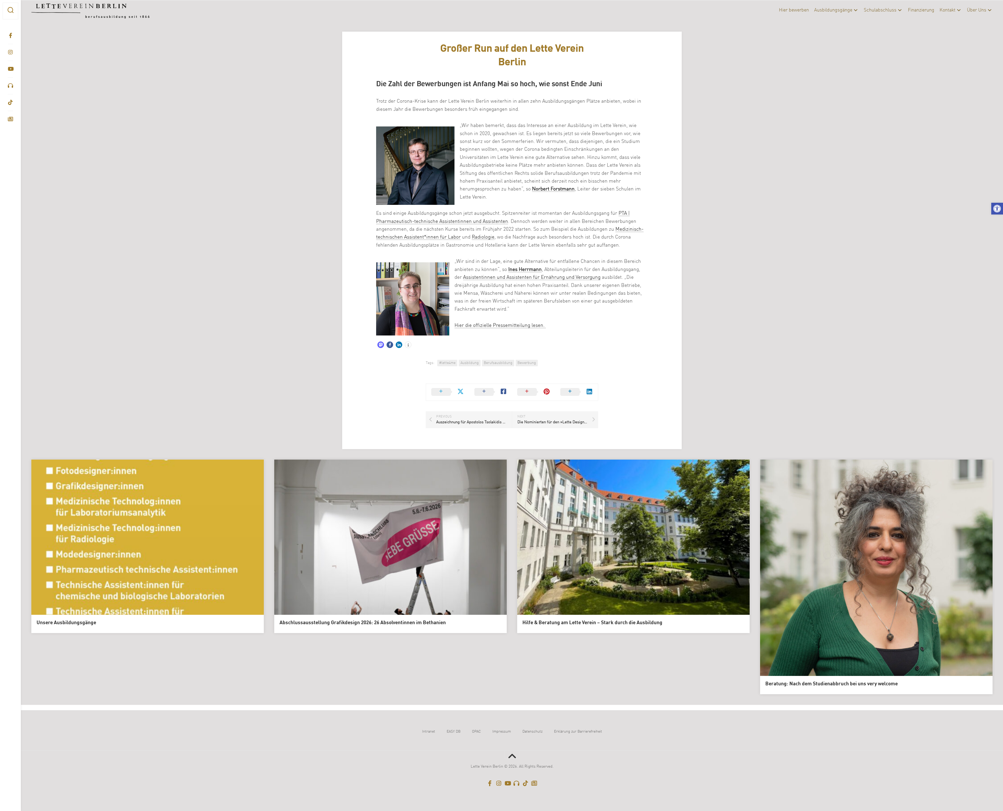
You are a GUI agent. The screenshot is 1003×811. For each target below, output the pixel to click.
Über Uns (976, 10)
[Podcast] (10, 85)
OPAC (476, 731)
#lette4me (447, 363)
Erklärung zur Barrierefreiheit (578, 731)
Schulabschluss (880, 10)
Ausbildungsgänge (833, 10)
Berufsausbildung (498, 363)
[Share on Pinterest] (533, 392)
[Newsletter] (10, 119)
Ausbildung (469, 363)
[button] (997, 209)
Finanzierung (921, 10)
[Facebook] (10, 35)
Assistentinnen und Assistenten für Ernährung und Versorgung (531, 277)
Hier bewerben (794, 10)
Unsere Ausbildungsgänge (66, 623)
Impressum (501, 731)
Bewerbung (526, 363)
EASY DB (453, 731)
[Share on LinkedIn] (576, 392)
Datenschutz (532, 731)
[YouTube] (10, 69)
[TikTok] (10, 102)
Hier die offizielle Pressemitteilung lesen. (500, 325)
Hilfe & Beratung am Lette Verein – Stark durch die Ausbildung (592, 623)
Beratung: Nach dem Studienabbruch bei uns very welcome (831, 684)
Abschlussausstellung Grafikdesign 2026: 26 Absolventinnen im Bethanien (362, 623)
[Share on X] (447, 392)
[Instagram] (10, 52)
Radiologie (483, 237)
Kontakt (947, 10)
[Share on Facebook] (490, 392)
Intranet (428, 731)
